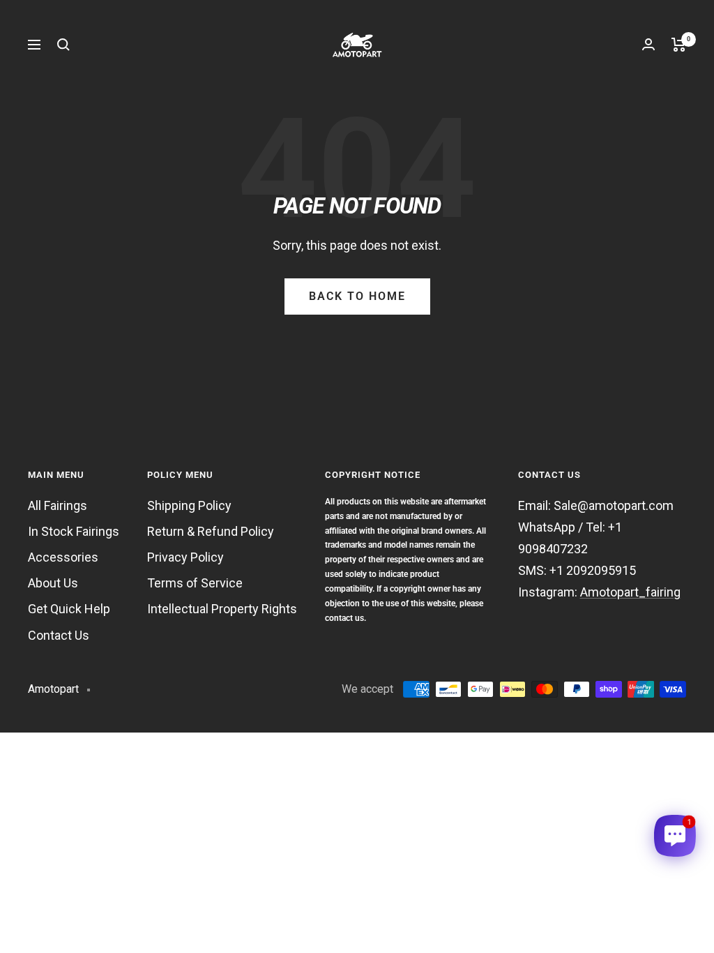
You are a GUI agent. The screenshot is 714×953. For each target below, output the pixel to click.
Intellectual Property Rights (222, 608)
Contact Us (58, 635)
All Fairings (57, 505)
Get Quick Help (69, 608)
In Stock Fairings (73, 531)
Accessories (63, 557)
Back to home (357, 296)
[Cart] (678, 45)
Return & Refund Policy (210, 531)
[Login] (648, 44)
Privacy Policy (185, 557)
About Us (53, 583)
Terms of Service (195, 583)
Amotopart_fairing (630, 592)
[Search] (63, 44)
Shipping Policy (189, 505)
